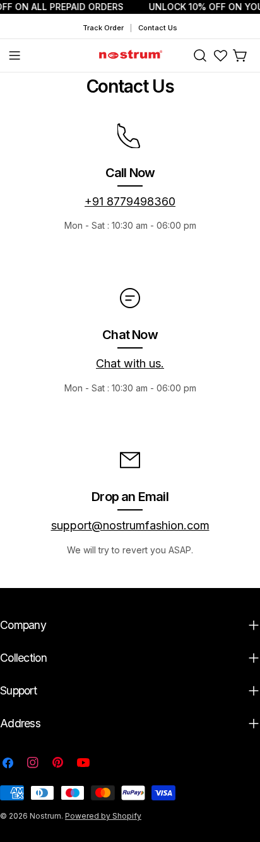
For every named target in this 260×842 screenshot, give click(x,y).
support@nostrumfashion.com (130, 525)
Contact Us (157, 27)
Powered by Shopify (103, 816)
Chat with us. (130, 363)
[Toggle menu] (14, 55)
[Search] (200, 55)
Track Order (103, 27)
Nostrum (45, 816)
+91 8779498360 (130, 201)
